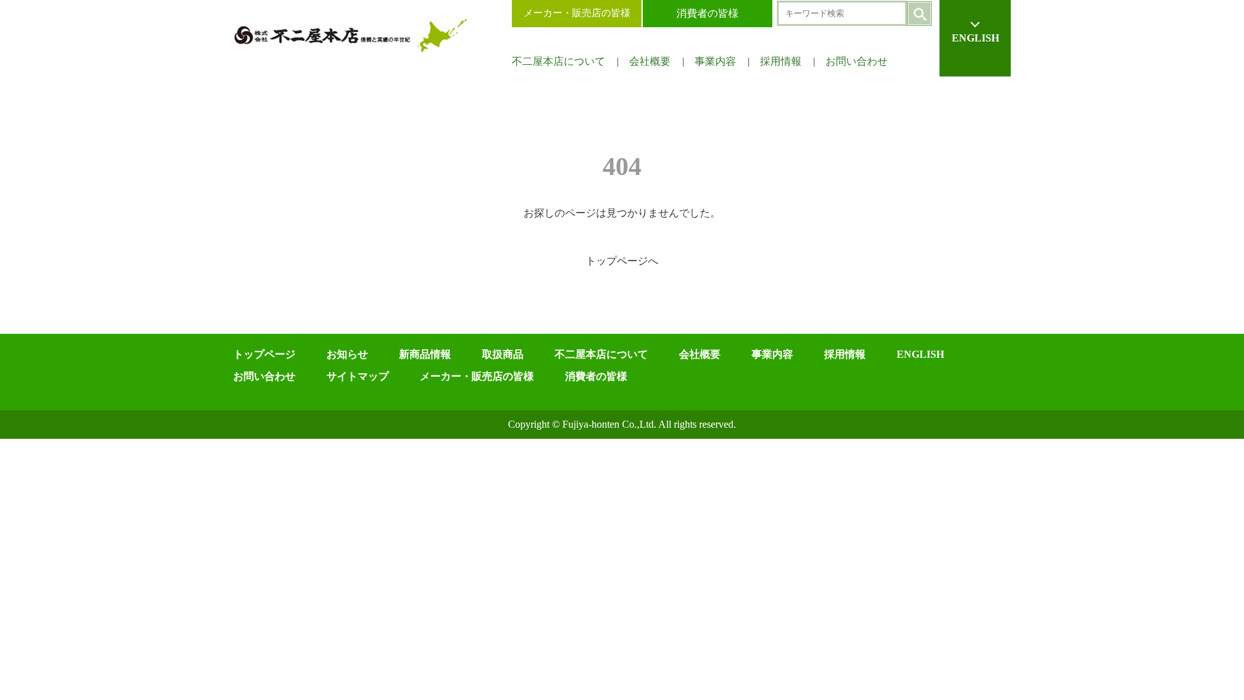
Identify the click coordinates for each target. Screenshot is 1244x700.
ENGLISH (975, 37)
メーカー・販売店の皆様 (577, 13)
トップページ (264, 354)
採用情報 (780, 61)
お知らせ (347, 354)
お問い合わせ (856, 61)
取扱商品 (503, 354)
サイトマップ (358, 376)
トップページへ (622, 260)
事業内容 (715, 61)
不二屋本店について (558, 61)
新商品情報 (425, 354)
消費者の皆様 (707, 13)
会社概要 (650, 61)
